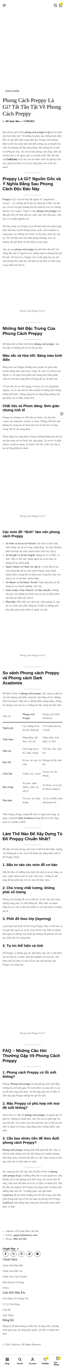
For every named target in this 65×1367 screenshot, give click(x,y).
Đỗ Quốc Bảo (13, 121)
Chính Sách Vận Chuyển (15, 1276)
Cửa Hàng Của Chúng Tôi (15, 1298)
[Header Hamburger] (4, 5)
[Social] (5, 1254)
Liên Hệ (7, 1309)
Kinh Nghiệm (12, 91)
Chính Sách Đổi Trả (12, 1271)
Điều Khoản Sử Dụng (13, 1282)
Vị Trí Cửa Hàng (11, 1304)
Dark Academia (25, 818)
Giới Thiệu (8, 1315)
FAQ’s (6, 1288)
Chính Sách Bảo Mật (13, 1265)
